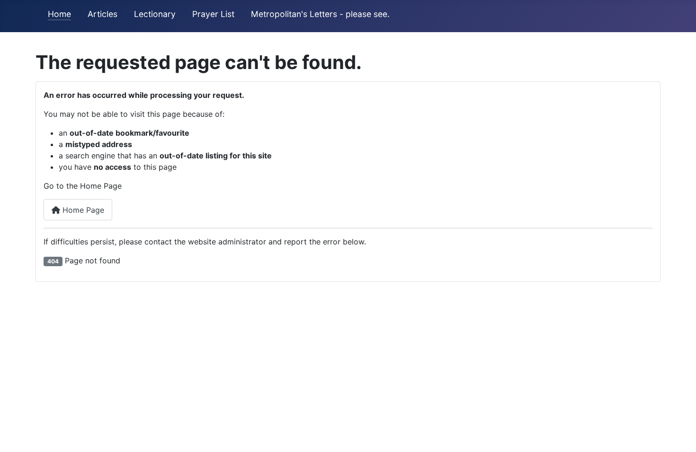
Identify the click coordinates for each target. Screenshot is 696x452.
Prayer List (213, 14)
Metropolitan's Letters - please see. (320, 14)
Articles (102, 14)
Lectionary (155, 14)
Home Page (82, 210)
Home (59, 14)
